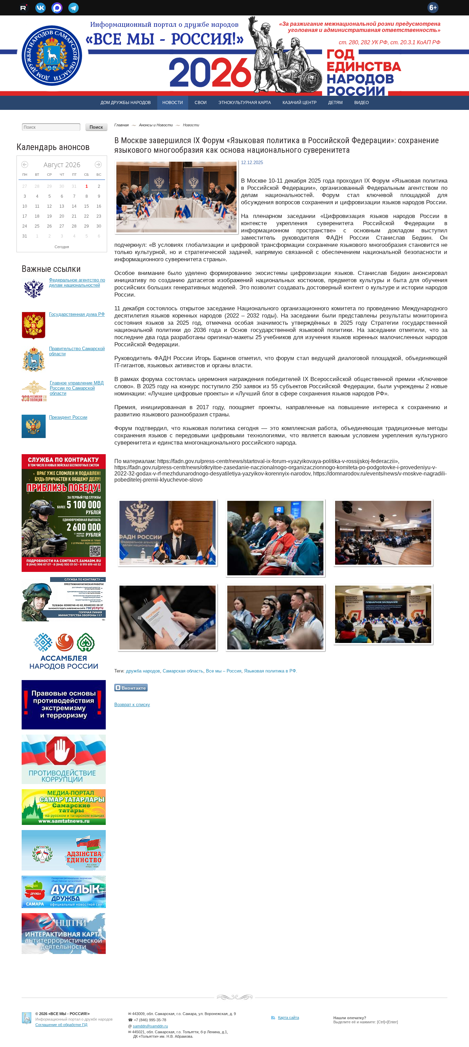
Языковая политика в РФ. (270, 671)
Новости (172, 102)
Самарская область (183, 671)
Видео (361, 102)
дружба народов (143, 671)
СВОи (201, 102)
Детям (335, 102)
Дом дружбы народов (126, 102)
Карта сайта (288, 1017)
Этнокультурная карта (244, 102)
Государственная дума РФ (77, 314)
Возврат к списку (132, 704)
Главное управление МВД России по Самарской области (77, 388)
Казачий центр (300, 102)
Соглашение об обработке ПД (61, 1025)
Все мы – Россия (223, 671)
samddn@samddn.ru (150, 1026)
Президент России (68, 417)
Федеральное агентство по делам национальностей (77, 282)
